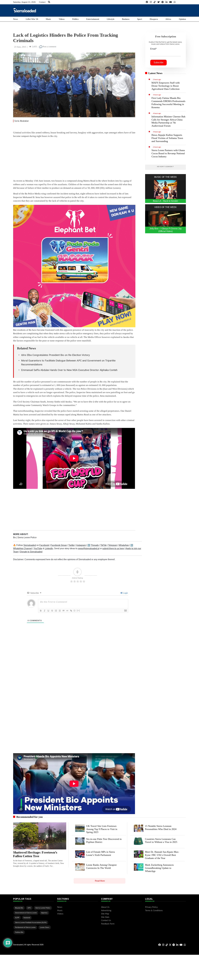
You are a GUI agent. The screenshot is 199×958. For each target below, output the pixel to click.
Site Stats (105, 917)
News (15, 19)
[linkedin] (166, 2)
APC (29, 908)
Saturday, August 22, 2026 (24, 2)
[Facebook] (147, 2)
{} (75, 610)
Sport (139, 19)
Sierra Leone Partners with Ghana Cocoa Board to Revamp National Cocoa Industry (168, 153)
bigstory (44, 913)
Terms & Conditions (154, 911)
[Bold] (41, 610)
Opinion (182, 19)
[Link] (71, 610)
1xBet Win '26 (32, 19)
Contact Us (106, 920)
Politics (75, 19)
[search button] (49, 2)
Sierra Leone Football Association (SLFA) (31, 922)
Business (125, 19)
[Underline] (48, 610)
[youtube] (170, 2)
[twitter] (158, 2)
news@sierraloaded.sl (88, 548)
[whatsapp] (175, 2)
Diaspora (154, 19)
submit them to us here (113, 548)
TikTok (103, 545)
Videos (62, 19)
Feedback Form (107, 924)
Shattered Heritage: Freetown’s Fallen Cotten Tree (35, 854)
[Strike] (52, 610)
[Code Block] (67, 610)
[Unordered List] (60, 610)
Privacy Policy (151, 907)
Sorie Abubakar (21, 121)
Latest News (155, 73)
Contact (42, 2)
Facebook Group (59, 545)
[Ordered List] (56, 610)
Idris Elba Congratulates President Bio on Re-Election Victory (55, 355)
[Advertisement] (136, 10)
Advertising (106, 911)
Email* (153, 49)
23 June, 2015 (20, 47)
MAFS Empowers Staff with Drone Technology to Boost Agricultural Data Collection (165, 85)
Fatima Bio (19, 932)
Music (48, 19)
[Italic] (44, 610)
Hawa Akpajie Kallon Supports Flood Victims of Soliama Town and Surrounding (167, 138)
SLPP (17, 918)
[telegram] (163, 2)
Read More (100, 881)
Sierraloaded (29, 545)
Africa (168, 19)
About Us (105, 907)
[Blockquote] (63, 610)
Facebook (44, 545)
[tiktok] (155, 2)
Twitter (71, 545)
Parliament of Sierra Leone (25, 927)
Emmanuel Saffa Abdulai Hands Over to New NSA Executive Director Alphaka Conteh (69, 370)
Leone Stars (44, 927)
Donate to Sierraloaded (31, 552)
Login (125, 593)
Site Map (105, 914)
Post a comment (49, 46)
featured (27, 918)
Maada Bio (19, 908)
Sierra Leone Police (27, 537)
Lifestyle (110, 19)
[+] (78, 610)
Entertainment (92, 19)
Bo (14, 537)
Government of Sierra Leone (26, 913)
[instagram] (151, 2)
